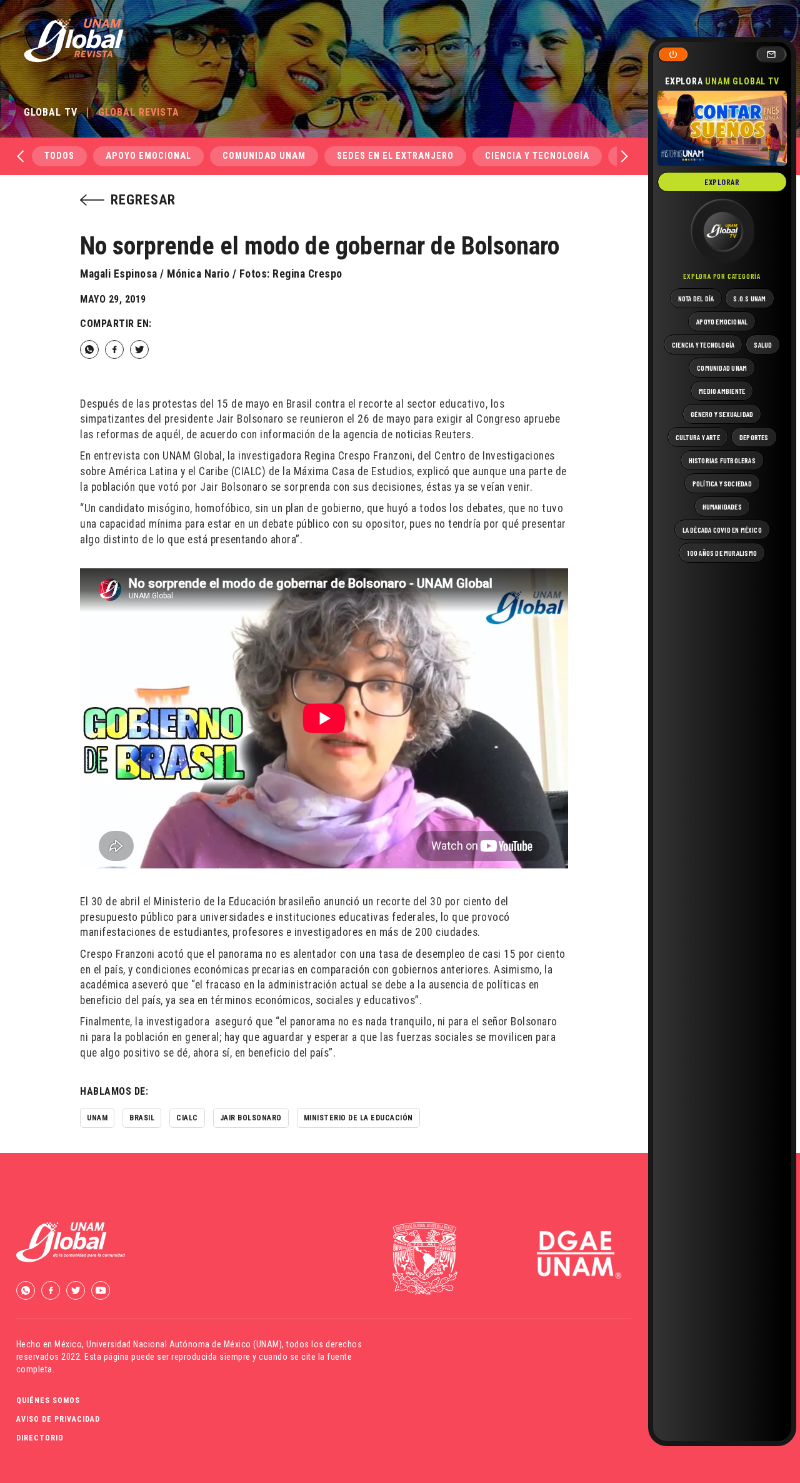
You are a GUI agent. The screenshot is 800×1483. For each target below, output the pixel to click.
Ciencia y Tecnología (537, 156)
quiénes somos (48, 1400)
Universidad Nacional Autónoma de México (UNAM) (184, 1344)
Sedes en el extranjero (395, 156)
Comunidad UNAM (264, 156)
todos (59, 156)
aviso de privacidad (58, 1419)
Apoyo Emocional (148, 156)
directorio (40, 1438)
